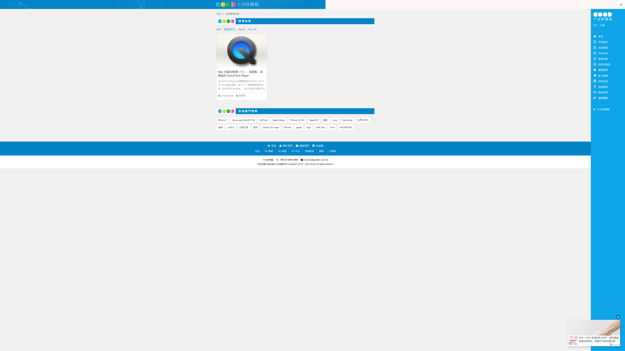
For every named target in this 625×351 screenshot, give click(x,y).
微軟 (325, 120)
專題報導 (309, 151)
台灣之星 (243, 127)
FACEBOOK (346, 127)
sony (335, 120)
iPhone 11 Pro (297, 120)
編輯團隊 (603, 98)
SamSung (347, 120)
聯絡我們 (304, 145)
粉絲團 (319, 145)
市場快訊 (603, 42)
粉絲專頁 (603, 86)
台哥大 (231, 127)
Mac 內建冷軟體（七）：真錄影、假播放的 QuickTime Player (240, 73)
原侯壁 (242, 95)
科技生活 (603, 53)
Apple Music (279, 120)
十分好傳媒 (603, 109)
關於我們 (287, 145)
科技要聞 (603, 47)
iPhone (287, 127)
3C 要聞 (269, 151)
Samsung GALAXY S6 (243, 120)
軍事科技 (603, 59)
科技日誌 (603, 81)
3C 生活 (296, 151)
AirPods (264, 120)
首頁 (218, 14)
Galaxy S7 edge (271, 127)
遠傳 (220, 127)
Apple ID (313, 120)
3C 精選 (282, 151)
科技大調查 (604, 64)
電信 (255, 127)
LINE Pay (320, 127)
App (309, 127)
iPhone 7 (222, 120)
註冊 (602, 25)
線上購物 (603, 75)
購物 (321, 151)
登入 (595, 25)
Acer (332, 127)
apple (299, 127)
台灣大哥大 (363, 120)
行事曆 (332, 151)
